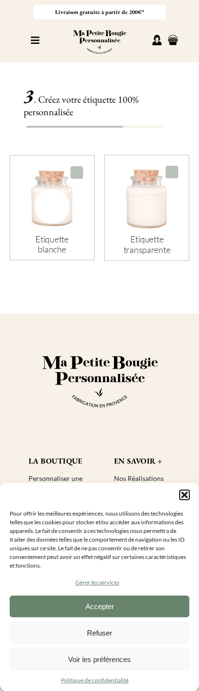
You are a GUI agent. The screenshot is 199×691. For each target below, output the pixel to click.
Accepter (99, 606)
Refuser (99, 633)
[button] (184, 495)
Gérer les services (97, 582)
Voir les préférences (99, 659)
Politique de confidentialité (94, 680)
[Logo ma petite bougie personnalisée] (99, 27)
